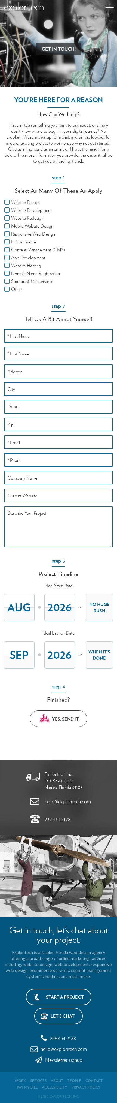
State (13, 406)
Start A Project (65, 997)
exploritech (24, 7)
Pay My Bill (27, 1087)
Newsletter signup (63, 1059)
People (74, 1080)
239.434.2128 (57, 819)
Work (20, 1080)
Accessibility (54, 1087)
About (57, 1080)
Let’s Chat (63, 1016)
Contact (94, 1080)
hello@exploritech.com (68, 801)
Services (38, 1080)
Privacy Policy (86, 1087)
